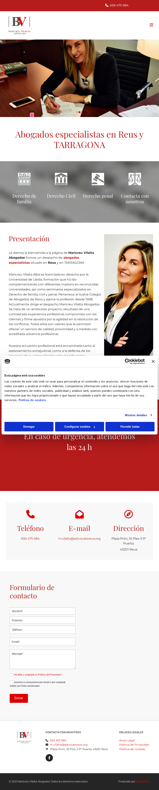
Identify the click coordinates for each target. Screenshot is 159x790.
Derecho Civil (61, 196)
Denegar (29, 426)
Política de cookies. (33, 400)
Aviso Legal (127, 740)
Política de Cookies (132, 749)
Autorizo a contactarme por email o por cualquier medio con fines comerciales (38, 684)
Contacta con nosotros (135, 198)
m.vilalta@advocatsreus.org (79, 538)
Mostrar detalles (136, 415)
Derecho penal (98, 196)
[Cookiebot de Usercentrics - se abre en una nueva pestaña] (128, 361)
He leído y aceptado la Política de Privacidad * (38, 674)
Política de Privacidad (134, 744)
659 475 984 (119, 5)
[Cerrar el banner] (153, 361)
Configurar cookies (77, 426)
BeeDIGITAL (143, 781)
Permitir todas (130, 426)
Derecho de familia (24, 198)
